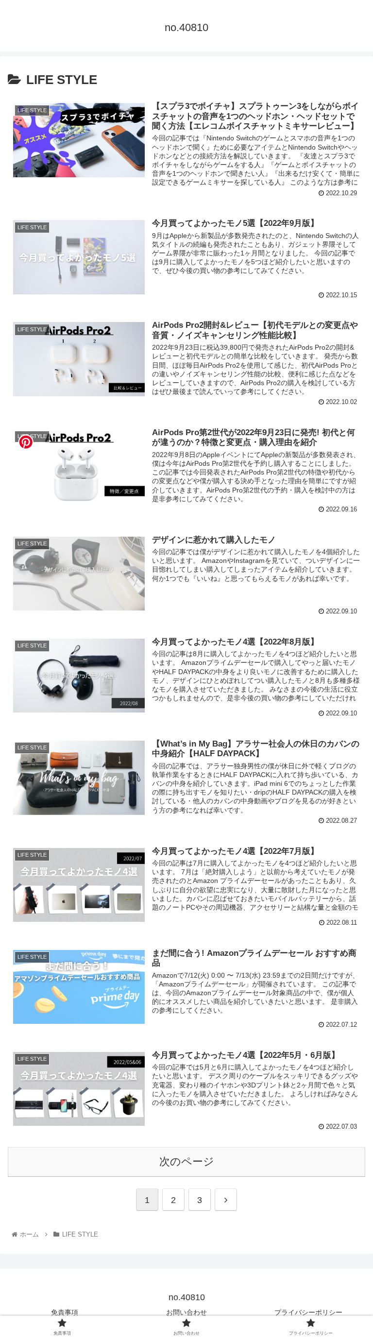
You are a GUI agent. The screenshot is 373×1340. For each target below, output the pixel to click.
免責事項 (64, 1312)
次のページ (186, 1161)
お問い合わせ (186, 1312)
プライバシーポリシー (308, 1312)
